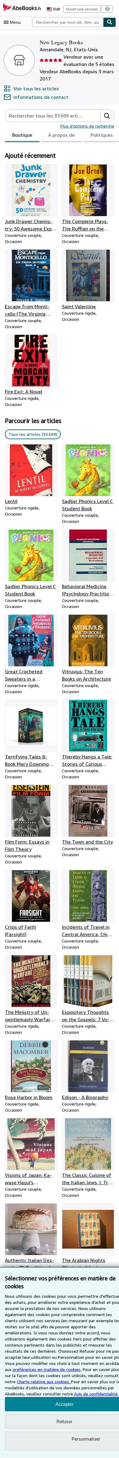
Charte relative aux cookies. (44, 1381)
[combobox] (67, 22)
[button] (107, 116)
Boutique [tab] (22, 135)
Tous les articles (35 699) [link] (33, 434)
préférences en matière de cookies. (47, 1369)
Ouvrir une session (82, 9)
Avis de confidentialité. (96, 1393)
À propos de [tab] (61, 135)
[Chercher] (109, 22)
